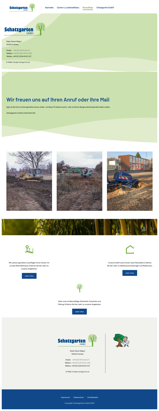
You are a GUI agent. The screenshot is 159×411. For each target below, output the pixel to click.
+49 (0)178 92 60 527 (21, 50)
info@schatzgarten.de (21, 62)
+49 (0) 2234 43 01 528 (22, 53)
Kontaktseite (92, 397)
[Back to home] (21, 7)
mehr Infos (29, 276)
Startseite (49, 7)
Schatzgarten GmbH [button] (105, 7)
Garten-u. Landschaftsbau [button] (68, 7)
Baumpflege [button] (88, 7)
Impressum (65, 397)
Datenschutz (79, 397)
